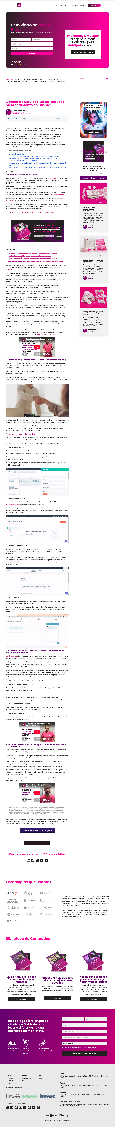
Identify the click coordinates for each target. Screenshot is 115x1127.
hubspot (18, 79)
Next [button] (105, 152)
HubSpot (53, 178)
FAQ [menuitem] (23, 1081)
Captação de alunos (51, 79)
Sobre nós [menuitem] (59, 5)
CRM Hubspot (32, 79)
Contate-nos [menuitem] (27, 1078)
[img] (62, 119)
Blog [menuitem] (66, 5)
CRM (40, 79)
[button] (8, 119)
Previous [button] (81, 152)
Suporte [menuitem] (25, 1075)
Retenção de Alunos (13, 81)
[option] (93, 152)
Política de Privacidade (82, 1047)
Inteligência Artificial (48, 81)
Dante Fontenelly (19, 110)
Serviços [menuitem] (83, 5)
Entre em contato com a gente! (37, 830)
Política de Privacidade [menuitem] (14, 1088)
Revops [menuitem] (8, 1083)
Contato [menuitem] (94, 5)
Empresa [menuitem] (9, 1075)
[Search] (107, 79)
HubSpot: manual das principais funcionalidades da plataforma (31, 212)
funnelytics (61, 81)
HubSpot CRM (12, 656)
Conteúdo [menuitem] (43, 1075)
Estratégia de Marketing (30, 81)
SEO (24, 79)
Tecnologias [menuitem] (74, 5)
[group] (37, 119)
